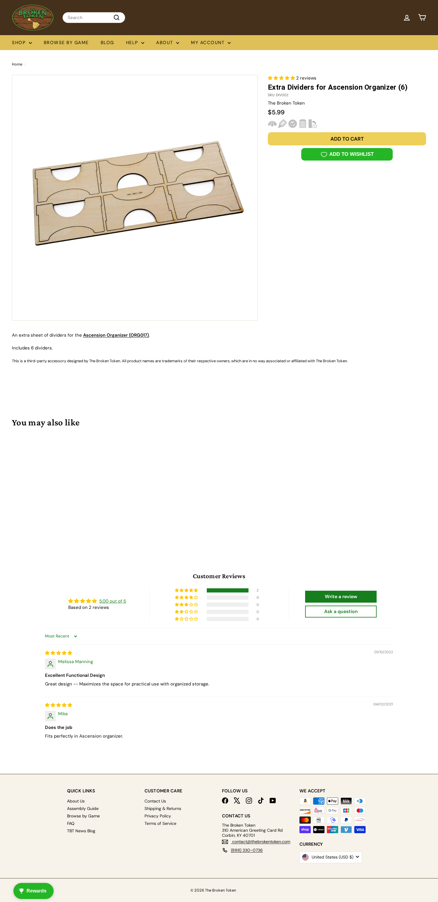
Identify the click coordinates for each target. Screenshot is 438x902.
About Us (76, 801)
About (165, 43)
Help (133, 43)
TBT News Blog (81, 830)
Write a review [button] (341, 596)
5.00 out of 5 (112, 601)
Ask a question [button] (341, 611)
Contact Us (155, 801)
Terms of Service (160, 823)
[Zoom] (134, 197)
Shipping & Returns (163, 808)
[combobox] (94, 17)
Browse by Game (66, 43)
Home (17, 64)
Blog (107, 43)
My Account (208, 43)
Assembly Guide (83, 808)
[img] (58, 653)
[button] (282, 78)
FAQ (70, 823)
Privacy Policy (158, 816)
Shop (19, 43)
